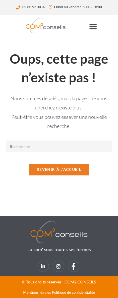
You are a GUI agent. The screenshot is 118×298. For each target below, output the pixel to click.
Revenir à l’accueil (59, 169)
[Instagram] (58, 266)
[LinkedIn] (43, 266)
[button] (93, 27)
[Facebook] (73, 266)
